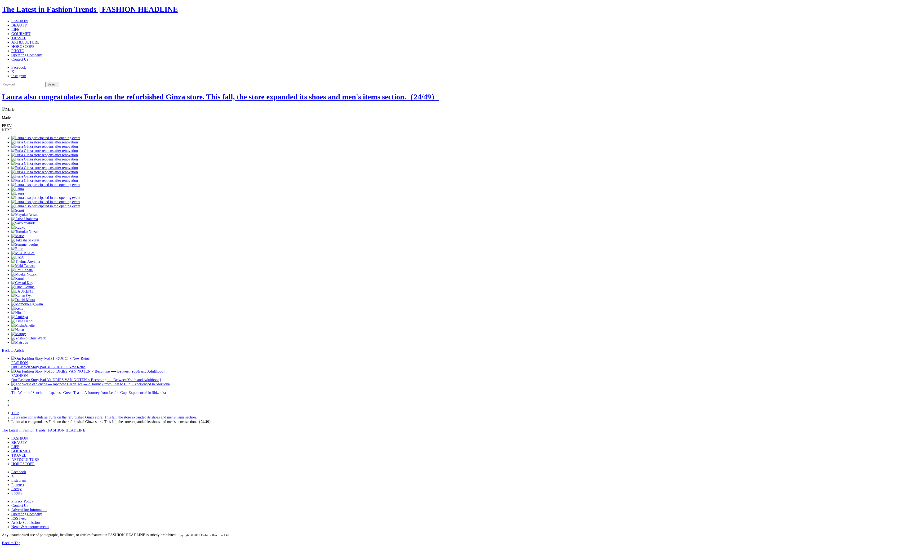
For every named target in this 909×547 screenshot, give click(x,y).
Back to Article (13, 350)
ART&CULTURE (25, 42)
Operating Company (26, 55)
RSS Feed (19, 518)
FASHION (19, 21)
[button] (454, 126)
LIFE (15, 29)
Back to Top (11, 543)
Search (52, 84)
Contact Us (19, 59)
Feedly (16, 489)
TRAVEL (18, 38)
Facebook (18, 67)
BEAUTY (19, 25)
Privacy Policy (22, 501)
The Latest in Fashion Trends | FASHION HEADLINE (90, 9)
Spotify (16, 493)
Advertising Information (29, 510)
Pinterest (17, 485)
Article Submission (25, 522)
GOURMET (21, 34)
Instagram (18, 76)
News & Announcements (30, 527)
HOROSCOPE (23, 46)
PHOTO (17, 51)
